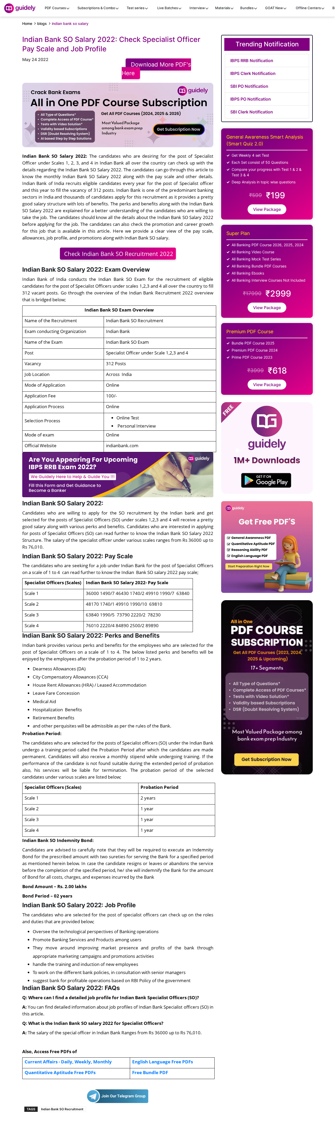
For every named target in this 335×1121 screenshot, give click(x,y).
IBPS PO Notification (250, 99)
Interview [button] (197, 8)
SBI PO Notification (249, 86)
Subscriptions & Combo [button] (96, 8)
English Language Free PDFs (162, 1061)
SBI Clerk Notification (251, 111)
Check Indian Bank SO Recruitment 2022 (118, 254)
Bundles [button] (247, 8)
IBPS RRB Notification (251, 60)
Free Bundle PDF (150, 1072)
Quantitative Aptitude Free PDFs (60, 1072)
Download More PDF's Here (156, 68)
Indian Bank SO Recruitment (62, 1109)
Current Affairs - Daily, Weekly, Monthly (68, 1061)
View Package (267, 209)
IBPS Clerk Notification (253, 73)
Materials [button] (222, 8)
